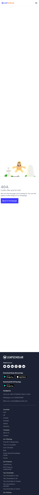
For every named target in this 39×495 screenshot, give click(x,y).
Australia (6, 421)
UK (4, 415)
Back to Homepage (9, 201)
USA (4, 412)
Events (5, 458)
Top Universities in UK (10, 478)
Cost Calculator (8, 447)
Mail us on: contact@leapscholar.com (15, 401)
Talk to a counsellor (9, 445)
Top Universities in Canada (12, 481)
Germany (6, 426)
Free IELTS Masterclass (10, 442)
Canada (5, 418)
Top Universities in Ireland (11, 489)
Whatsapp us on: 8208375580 (13, 397)
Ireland (5, 423)
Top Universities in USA (10, 475)
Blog (4, 450)
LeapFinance (7, 464)
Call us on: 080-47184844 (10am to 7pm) (16, 394)
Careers (5, 435)
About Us (6, 433)
